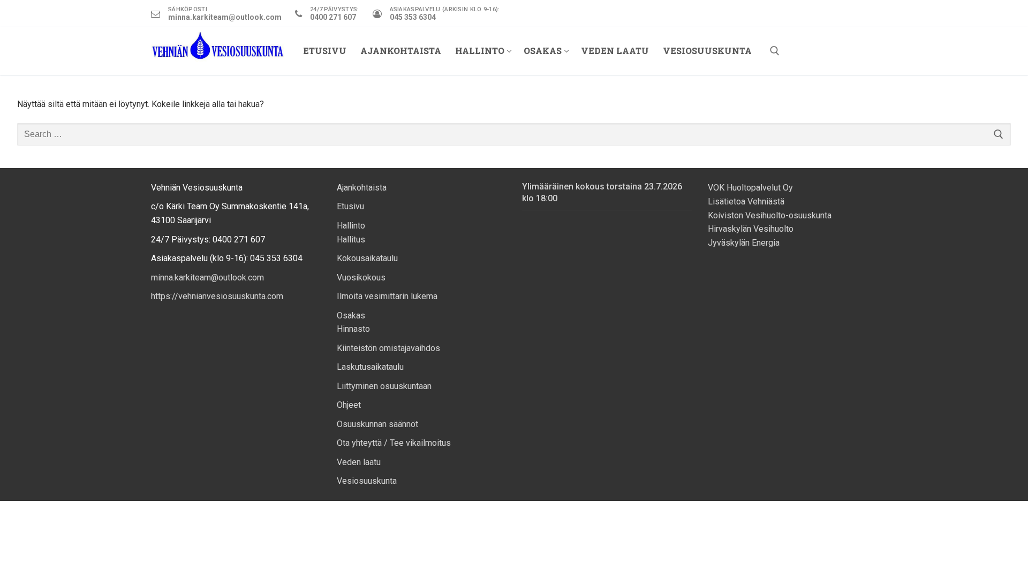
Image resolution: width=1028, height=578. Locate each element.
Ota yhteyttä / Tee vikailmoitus (394, 443)
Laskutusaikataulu (370, 367)
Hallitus (351, 239)
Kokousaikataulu (367, 258)
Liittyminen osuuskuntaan (384, 386)
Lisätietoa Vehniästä (747, 201)
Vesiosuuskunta (367, 481)
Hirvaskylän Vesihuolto (750, 229)
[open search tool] (775, 51)
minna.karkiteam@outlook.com (207, 277)
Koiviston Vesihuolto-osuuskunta (770, 215)
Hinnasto (353, 329)
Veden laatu (359, 462)
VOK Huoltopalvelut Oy (750, 187)
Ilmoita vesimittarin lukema (387, 296)
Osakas (351, 315)
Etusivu (350, 206)
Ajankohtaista (362, 187)
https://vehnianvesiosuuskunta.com (217, 296)
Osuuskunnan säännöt (377, 424)
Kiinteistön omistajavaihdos (388, 348)
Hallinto (351, 225)
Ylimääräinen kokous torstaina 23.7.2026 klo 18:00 (602, 192)
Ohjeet (349, 405)
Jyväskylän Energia (744, 243)
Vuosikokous (361, 277)
